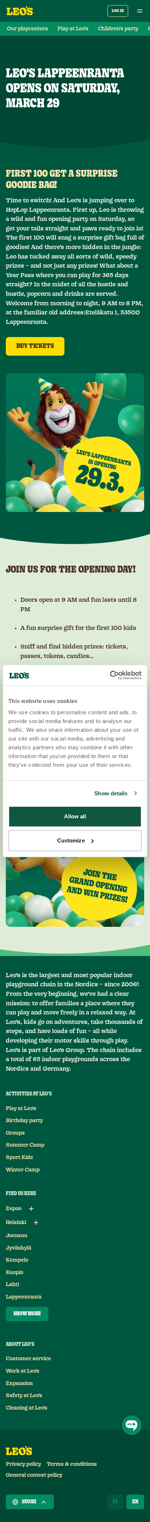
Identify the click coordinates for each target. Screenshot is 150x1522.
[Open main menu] (140, 11)
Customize (71, 840)
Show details (110, 793)
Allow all (75, 816)
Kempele (17, 1260)
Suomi (29, 1501)
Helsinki (16, 1222)
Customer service (28, 1358)
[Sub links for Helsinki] (36, 1223)
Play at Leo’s (73, 28)
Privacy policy (23, 1464)
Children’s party (118, 28)
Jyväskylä (18, 1248)
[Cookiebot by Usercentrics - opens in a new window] (110, 675)
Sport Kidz (19, 1157)
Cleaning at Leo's (26, 1408)
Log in (118, 11)
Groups (15, 1133)
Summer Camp (25, 1145)
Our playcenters (27, 28)
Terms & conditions (72, 1464)
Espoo (13, 1208)
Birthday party (24, 1120)
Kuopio (14, 1272)
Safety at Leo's (24, 1395)
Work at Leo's (22, 1371)
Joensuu (16, 1235)
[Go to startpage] (19, 11)
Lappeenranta (24, 1297)
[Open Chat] (132, 1425)
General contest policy (34, 1475)
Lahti (12, 1284)
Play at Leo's (21, 1108)
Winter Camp (23, 1170)
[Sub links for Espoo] (31, 1209)
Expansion (19, 1383)
